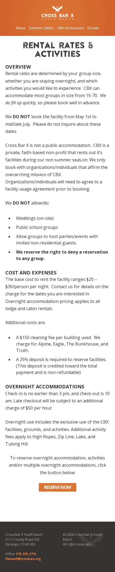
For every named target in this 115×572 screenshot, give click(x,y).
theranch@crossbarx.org (23, 558)
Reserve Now (57, 487)
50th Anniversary (70, 27)
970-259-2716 (26, 554)
